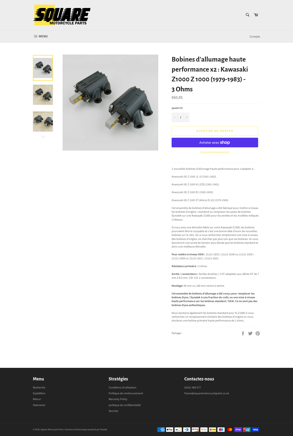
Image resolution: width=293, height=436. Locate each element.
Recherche (39, 388)
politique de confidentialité (125, 405)
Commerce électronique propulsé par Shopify (86, 429)
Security (113, 411)
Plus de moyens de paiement (214, 152)
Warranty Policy (118, 399)
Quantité (177, 108)
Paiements (39, 405)
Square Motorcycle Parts (52, 429)
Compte (255, 36)
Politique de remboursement (126, 393)
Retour (37, 399)
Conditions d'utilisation (122, 388)
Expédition (39, 393)
